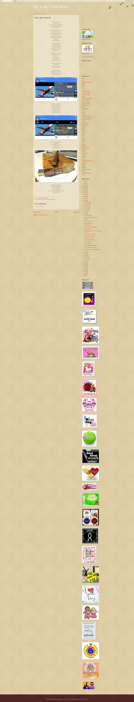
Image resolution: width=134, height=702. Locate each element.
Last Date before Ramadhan (90, 235)
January (86, 259)
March (86, 255)
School (83, 151)
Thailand (83, 164)
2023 (84, 187)
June (86, 213)
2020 (84, 192)
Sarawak (83, 149)
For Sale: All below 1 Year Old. (90, 247)
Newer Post (36, 212)
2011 (84, 269)
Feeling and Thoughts (42, 199)
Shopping (84, 155)
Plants (83, 137)
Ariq (83, 80)
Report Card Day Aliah (88, 221)
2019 (84, 194)
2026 (84, 181)
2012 (84, 268)
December (87, 202)
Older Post (76, 212)
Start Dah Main (87, 225)
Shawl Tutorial (85, 153)
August (86, 210)
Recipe (83, 144)
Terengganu (84, 162)
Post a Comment (39, 206)
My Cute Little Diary (51, 6)
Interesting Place (85, 108)
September (87, 208)
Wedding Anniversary (86, 169)
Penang (83, 132)
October (86, 206)
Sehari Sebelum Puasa (89, 237)
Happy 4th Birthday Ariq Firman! (90, 217)
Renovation (84, 146)
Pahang (83, 130)
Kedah (83, 112)
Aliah (83, 78)
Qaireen (83, 140)
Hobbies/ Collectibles (86, 103)
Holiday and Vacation (86, 105)
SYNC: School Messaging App (90, 227)
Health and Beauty (85, 101)
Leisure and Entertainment (87, 117)
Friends (83, 96)
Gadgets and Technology (87, 98)
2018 (84, 196)
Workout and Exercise (86, 173)
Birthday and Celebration (87, 82)
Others (83, 128)
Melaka (83, 121)
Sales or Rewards (85, 148)
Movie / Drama (85, 123)
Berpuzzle (86, 219)
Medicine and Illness (86, 119)
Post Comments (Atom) (43, 215)
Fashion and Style (85, 91)
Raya (83, 142)
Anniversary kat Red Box (89, 239)
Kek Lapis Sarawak (88, 215)
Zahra (83, 174)
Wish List (84, 171)
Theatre (83, 165)
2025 (84, 183)
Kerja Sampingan (87, 229)
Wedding (83, 167)
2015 (84, 262)
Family (83, 89)
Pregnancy (84, 139)
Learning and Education (86, 116)
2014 (84, 264)
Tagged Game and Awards (87, 160)
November (87, 204)
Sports (83, 158)
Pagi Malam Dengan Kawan (89, 233)
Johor (83, 110)
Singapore (84, 157)
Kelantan (84, 114)
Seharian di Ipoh (87, 243)
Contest (83, 85)
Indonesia (84, 107)
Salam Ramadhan (87, 241)
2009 (84, 273)
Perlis (83, 135)
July (85, 211)
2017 (84, 198)
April (86, 253)
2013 (84, 266)
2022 (84, 189)
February (86, 257)
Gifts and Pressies (86, 100)
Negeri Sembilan (85, 125)
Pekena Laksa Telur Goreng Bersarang (92, 249)
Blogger (83, 83)
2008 (84, 275)
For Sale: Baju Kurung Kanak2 (90, 245)
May (86, 251)
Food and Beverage (51, 199)
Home (56, 212)
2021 (84, 190)
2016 (84, 200)
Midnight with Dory (88, 223)
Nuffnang (84, 126)
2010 (84, 271)
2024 (84, 185)
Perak (83, 133)
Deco (83, 87)
